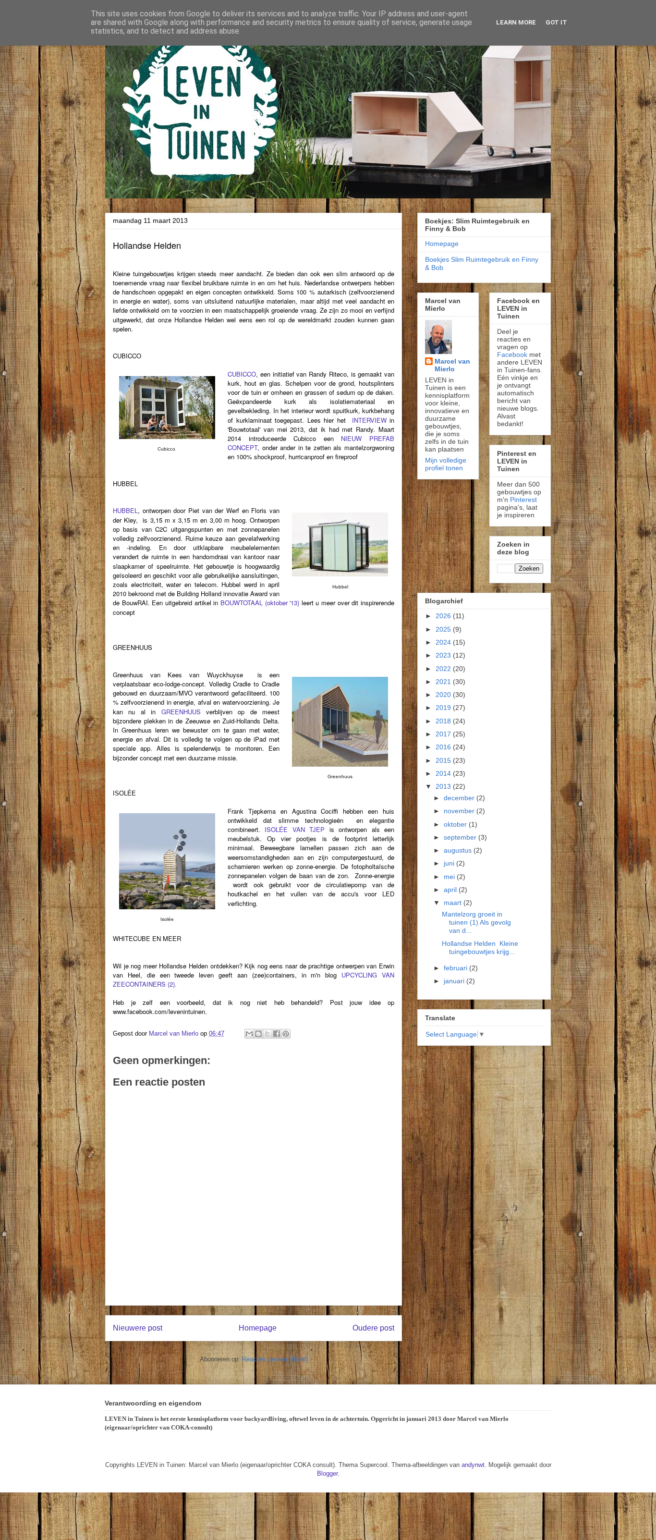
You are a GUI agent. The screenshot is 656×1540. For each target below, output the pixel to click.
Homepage (258, 1328)
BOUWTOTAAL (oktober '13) (259, 602)
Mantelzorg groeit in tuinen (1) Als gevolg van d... (476, 922)
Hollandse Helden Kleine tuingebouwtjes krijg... (480, 947)
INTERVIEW (369, 420)
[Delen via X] (267, 1034)
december (460, 798)
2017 (444, 734)
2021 (444, 681)
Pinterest (523, 499)
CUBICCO (242, 374)
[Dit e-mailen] (249, 1034)
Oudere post (373, 1328)
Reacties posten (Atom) (275, 1359)
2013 (444, 786)
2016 (444, 747)
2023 (444, 655)
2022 (444, 668)
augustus (459, 850)
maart (453, 902)
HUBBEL (125, 510)
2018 (444, 721)
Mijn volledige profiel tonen (445, 464)
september (461, 837)
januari (455, 981)
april (451, 889)
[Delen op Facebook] (276, 1034)
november (460, 811)
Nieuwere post (137, 1328)
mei (450, 876)
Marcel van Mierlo (452, 365)
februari (456, 968)
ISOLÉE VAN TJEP (295, 829)
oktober (456, 824)
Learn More (516, 22)
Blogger (327, 1473)
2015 (444, 760)
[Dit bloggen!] (258, 1034)
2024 (444, 642)
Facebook (512, 354)
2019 (444, 707)
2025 (444, 629)
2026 (444, 616)
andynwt (473, 1464)
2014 (444, 773)
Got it (556, 22)
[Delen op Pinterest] (286, 1034)
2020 (444, 694)
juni (450, 863)
